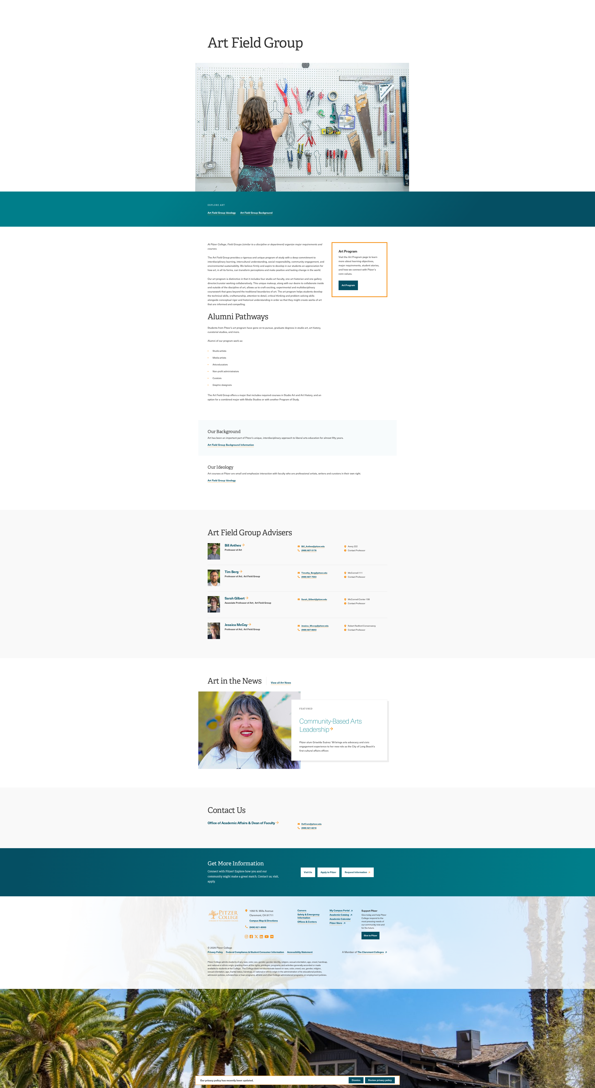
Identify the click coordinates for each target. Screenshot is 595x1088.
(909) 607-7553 (308, 576)
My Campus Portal (340, 910)
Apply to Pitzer (328, 872)
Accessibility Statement (300, 952)
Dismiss (356, 1080)
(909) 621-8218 (308, 827)
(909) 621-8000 (257, 927)
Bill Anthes (233, 545)
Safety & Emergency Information (309, 916)
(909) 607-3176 (308, 550)
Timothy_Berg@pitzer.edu (314, 572)
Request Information (356, 872)
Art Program (348, 285)
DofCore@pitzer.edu (311, 823)
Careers (302, 910)
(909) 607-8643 (308, 629)
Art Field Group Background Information (231, 444)
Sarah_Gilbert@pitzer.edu (314, 599)
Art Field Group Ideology (222, 212)
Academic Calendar (340, 918)
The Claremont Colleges (370, 952)
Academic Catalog (339, 914)
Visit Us (308, 872)
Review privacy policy (380, 1080)
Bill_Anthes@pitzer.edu (313, 546)
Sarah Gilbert (235, 598)
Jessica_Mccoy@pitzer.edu (314, 625)
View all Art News (281, 682)
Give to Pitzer (370, 935)
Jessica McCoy (236, 624)
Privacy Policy (215, 952)
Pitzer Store (336, 922)
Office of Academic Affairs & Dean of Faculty (241, 822)
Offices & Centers (307, 921)
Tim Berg (232, 571)
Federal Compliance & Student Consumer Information (255, 952)
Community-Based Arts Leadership (330, 725)
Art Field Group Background (256, 212)
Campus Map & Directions (263, 920)
